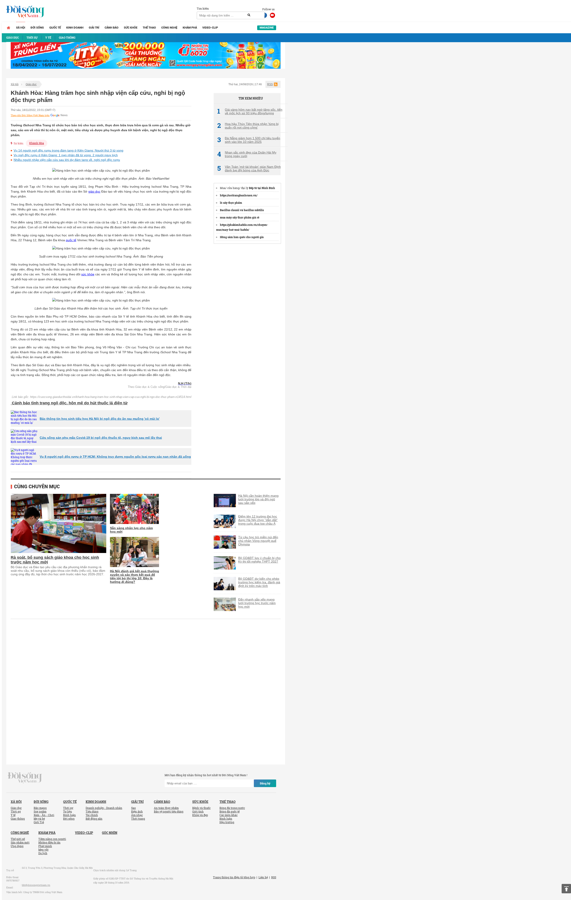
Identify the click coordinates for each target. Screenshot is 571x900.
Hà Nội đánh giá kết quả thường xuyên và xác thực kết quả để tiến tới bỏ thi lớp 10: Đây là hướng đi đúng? (134, 576)
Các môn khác (228, 815)
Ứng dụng (17, 846)
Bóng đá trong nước (232, 808)
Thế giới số (18, 839)
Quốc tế (55, 27)
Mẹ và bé (39, 818)
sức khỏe (87, 274)
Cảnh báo (111, 27)
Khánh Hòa (36, 143)
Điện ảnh (137, 811)
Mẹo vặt (43, 849)
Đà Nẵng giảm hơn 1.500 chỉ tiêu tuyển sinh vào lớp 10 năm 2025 (248, 139)
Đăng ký (265, 783)
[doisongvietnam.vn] (25, 777)
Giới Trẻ (39, 822)
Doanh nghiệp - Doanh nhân (104, 808)
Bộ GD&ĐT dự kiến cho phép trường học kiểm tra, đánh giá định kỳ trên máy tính (259, 582)
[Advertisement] (247, 315)
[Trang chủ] (8, 27)
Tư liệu (67, 811)
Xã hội (20, 27)
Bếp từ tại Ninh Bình (262, 188)
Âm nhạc (137, 815)
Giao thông (18, 818)
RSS (270, 84)
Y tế (13, 815)
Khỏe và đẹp (200, 815)
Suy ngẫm (40, 811)
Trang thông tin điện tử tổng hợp (234, 877)
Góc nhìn (109, 833)
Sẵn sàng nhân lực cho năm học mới (131, 529)
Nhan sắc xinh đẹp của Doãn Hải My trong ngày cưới (246, 154)
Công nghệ (169, 27)
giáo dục (94, 191)
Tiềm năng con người (52, 839)
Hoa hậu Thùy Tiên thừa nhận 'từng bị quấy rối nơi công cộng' (248, 125)
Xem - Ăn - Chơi (44, 815)
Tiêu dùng (92, 811)
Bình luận (69, 815)
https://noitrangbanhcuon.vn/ (238, 195)
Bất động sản (94, 818)
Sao (133, 808)
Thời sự (16, 811)
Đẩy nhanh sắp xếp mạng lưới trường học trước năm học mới (257, 603)
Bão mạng (40, 808)
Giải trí (94, 27)
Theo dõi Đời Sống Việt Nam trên (30, 115)
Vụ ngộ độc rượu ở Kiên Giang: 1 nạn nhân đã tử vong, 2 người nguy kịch (66, 155)
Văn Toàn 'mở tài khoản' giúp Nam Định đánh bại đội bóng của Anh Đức (249, 168)
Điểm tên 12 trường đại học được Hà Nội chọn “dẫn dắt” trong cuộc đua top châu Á (258, 520)
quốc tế (71, 240)
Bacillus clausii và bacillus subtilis (242, 210)
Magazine (267, 27)
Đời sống (37, 27)
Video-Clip (210, 27)
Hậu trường (226, 822)
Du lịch (42, 853)
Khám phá (190, 27)
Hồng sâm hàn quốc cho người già (242, 237)
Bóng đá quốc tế (229, 811)
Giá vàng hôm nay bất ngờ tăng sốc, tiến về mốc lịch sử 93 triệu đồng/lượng (249, 111)
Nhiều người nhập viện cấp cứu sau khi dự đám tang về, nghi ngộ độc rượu (67, 160)
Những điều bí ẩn (49, 842)
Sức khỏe (130, 27)
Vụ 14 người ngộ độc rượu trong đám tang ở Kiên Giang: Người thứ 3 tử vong (68, 150)
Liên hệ (263, 877)
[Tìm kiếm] (248, 15)
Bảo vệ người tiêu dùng (168, 811)
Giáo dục (31, 84)
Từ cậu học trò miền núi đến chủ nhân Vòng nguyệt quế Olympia (258, 540)
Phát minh (45, 846)
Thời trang (138, 818)
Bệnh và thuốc (201, 808)
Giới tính (198, 811)
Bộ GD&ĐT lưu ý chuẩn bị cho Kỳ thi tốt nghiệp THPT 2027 (259, 559)
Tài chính (92, 815)
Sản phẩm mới (20, 842)
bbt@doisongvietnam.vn (36, 885)
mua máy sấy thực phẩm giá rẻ (239, 217)
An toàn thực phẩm (166, 808)
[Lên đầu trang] (566, 888)
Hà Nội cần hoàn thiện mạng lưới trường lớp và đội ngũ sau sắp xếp (258, 499)
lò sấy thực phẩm (231, 202)
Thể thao (149, 27)
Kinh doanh (74, 27)
